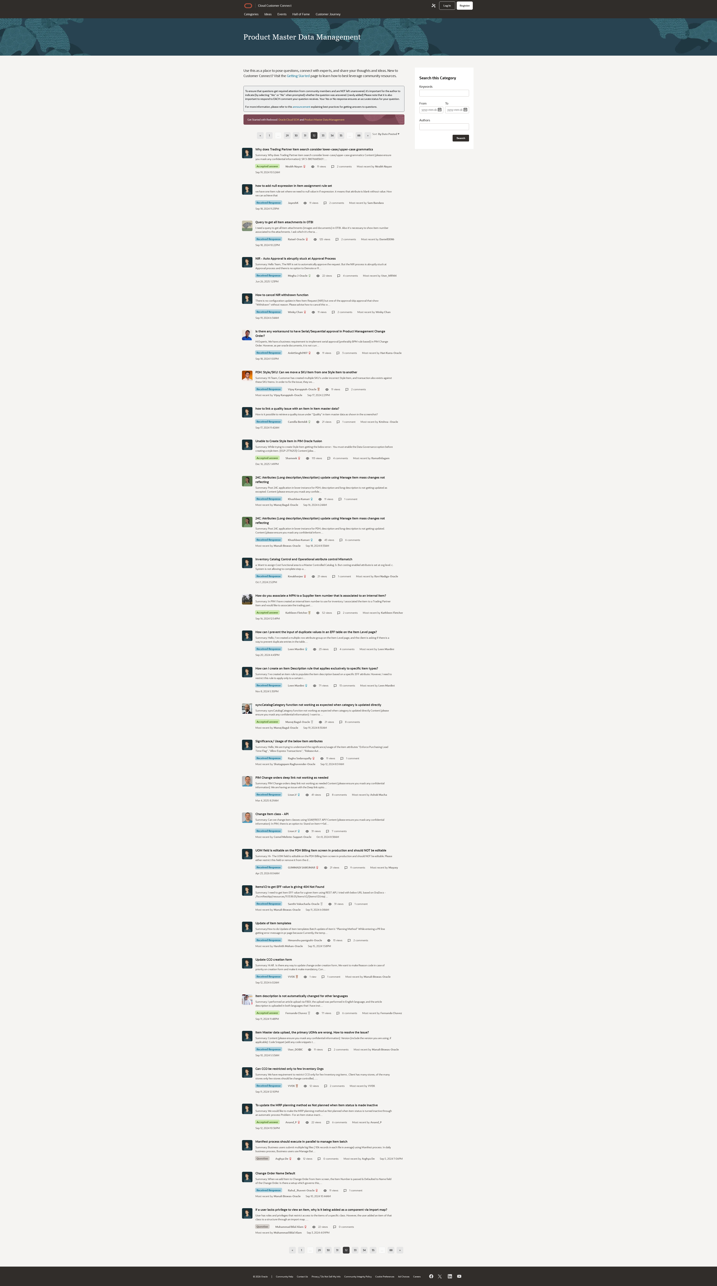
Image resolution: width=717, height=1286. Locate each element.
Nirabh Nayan (293, 166)
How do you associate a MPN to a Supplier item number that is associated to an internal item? (320, 595)
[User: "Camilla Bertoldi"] (247, 412)
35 (341, 135)
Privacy (315, 1276)
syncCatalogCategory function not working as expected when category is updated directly (318, 705)
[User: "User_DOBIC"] (247, 1036)
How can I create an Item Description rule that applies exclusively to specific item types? (316, 668)
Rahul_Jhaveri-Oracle (301, 1190)
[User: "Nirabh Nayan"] (247, 153)
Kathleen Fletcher (296, 612)
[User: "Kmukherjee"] (247, 563)
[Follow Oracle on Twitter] (440, 1276)
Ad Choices (403, 1276)
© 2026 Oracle (260, 1276)
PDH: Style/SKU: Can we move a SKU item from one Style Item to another (306, 372)
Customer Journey (328, 14)
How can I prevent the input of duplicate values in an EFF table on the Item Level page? (316, 632)
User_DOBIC (295, 1049)
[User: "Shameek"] (247, 445)
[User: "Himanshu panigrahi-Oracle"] (247, 927)
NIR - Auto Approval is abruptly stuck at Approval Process (295, 258)
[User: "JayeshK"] (247, 189)
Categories (251, 14)
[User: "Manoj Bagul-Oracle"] (247, 708)
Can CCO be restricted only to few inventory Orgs (289, 1069)
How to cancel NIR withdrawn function (281, 295)
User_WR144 (389, 275)
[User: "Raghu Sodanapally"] (247, 745)
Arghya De (281, 1158)
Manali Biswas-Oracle (287, 545)
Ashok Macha (378, 794)
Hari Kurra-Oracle (391, 353)
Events (281, 14)
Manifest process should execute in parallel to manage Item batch (301, 1141)
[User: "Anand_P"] (247, 1109)
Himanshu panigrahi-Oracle (305, 940)
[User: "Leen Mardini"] (247, 635)
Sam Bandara (375, 203)
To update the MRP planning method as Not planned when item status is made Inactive (316, 1105)
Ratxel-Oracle (296, 239)
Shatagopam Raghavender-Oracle (294, 764)
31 (305, 135)
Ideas (267, 14)
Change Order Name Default (275, 1173)
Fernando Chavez (296, 1013)
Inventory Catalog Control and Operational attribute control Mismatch (303, 559)
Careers (417, 1276)
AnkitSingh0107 (298, 353)
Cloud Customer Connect (274, 5)
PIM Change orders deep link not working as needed (291, 777)
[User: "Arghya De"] (247, 1145)
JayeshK (293, 203)
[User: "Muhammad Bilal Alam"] (247, 1213)
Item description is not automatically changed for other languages (301, 996)
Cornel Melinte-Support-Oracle (292, 837)
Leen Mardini (296, 649)
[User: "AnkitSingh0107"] (247, 335)
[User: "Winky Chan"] (247, 298)
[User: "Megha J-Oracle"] (247, 262)
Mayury (393, 867)
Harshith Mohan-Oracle (288, 946)
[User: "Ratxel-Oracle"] (247, 226)
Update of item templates (273, 923)
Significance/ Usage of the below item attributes (289, 741)
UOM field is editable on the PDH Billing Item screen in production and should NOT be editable (320, 850)
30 (296, 135)
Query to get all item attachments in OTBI (284, 222)
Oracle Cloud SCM (288, 119)
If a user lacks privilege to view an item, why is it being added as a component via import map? (321, 1210)
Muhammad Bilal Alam (289, 1227)
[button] (388, 133)
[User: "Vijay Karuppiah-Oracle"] (247, 376)
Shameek (291, 458)
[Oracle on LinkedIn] (449, 1276)
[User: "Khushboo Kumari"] (247, 481)
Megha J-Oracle (298, 275)
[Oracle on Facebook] (431, 1276)
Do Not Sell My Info (331, 1276)
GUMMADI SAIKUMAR (301, 867)
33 (323, 135)
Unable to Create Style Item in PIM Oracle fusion (288, 441)
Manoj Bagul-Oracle (286, 505)
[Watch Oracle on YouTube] (459, 1276)
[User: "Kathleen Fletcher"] (247, 599)
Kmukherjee (295, 576)
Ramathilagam (380, 458)
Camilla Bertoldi (297, 422)
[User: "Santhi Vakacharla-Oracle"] (247, 890)
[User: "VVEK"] (247, 963)
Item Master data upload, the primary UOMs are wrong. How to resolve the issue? (312, 1032)
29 (287, 135)
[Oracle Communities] (433, 5)
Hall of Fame (301, 14)
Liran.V (292, 794)
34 (332, 135)
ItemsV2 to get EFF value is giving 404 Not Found (289, 887)
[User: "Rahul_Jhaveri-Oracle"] (247, 1177)
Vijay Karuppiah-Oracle (302, 389)
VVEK (291, 976)
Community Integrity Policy (358, 1276)
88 (358, 135)
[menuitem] (447, 5)
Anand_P (291, 1122)
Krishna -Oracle (388, 422)
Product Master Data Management (324, 119)
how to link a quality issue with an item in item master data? (297, 408)
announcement (301, 106)
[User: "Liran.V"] (247, 781)
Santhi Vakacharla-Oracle (303, 904)
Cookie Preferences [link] (384, 1276)
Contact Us (302, 1276)
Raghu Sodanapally (299, 758)
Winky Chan (295, 312)
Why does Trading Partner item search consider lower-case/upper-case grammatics (314, 149)
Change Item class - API (271, 814)
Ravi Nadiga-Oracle (386, 576)
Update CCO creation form (273, 959)
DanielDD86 (386, 239)
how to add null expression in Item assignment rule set (293, 186)
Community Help (284, 1276)
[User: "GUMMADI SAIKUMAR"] (247, 854)
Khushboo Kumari (299, 499)
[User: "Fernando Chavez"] (247, 999)
